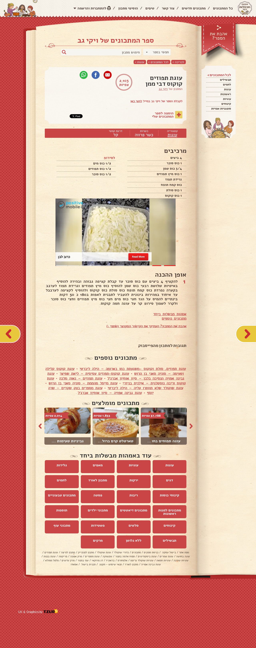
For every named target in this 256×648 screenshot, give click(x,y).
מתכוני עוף (61, 525)
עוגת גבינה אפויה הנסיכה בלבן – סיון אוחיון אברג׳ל (115, 376)
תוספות (61, 510)
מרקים (98, 540)
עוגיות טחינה (181, 560)
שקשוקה (107, 556)
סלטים (134, 525)
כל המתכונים (223, 8)
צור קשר (168, 8)
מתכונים (136, 552)
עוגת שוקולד (104, 552)
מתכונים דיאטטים (133, 510)
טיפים (149, 8)
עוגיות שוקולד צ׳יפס (141, 560)
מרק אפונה (76, 556)
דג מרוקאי (97, 560)
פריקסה (63, 556)
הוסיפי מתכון (128, 8)
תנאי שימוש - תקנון (110, 564)
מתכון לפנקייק (86, 552)
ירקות (133, 480)
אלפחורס (122, 560)
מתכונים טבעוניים (62, 495)
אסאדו (74, 564)
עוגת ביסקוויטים (147, 556)
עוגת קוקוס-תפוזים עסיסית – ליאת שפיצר (94, 373)
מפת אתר (184, 552)
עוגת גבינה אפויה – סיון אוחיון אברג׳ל (110, 392)
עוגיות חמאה (163, 560)
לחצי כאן (136, 101)
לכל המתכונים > (158, 62)
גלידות (62, 465)
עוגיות (227, 99)
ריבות (133, 495)
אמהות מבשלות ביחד (169, 314)
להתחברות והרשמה (91, 8)
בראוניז (110, 560)
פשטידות (98, 525)
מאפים (98, 465)
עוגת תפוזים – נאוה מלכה (80, 378)
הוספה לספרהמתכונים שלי (163, 115)
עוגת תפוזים (51, 552)
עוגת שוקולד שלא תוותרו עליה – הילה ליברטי (145, 388)
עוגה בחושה (183, 556)
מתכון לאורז (97, 480)
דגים (169, 480)
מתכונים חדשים (194, 8)
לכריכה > (178, 62)
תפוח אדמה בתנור (125, 556)
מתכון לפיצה (68, 552)
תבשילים (225, 80)
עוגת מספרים (92, 556)
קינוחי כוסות (169, 495)
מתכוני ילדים (98, 510)
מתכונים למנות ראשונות (169, 512)
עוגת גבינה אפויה (151, 564)
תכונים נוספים (173, 318)
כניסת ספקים (151, 552)
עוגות (227, 89)
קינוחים (226, 104)
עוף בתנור (83, 560)
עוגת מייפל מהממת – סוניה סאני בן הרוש (83, 383)
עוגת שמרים (166, 556)
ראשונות (225, 94)
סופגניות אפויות (221, 109)
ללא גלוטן (133, 540)
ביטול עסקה (168, 552)
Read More (138, 256)
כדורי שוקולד (121, 552)
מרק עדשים (68, 560)
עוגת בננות (50, 556)
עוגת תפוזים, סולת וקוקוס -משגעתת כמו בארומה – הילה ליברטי (133, 368)
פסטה (97, 495)
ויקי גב (163, 89)
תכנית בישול (88, 564)
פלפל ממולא (52, 560)
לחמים (227, 85)
